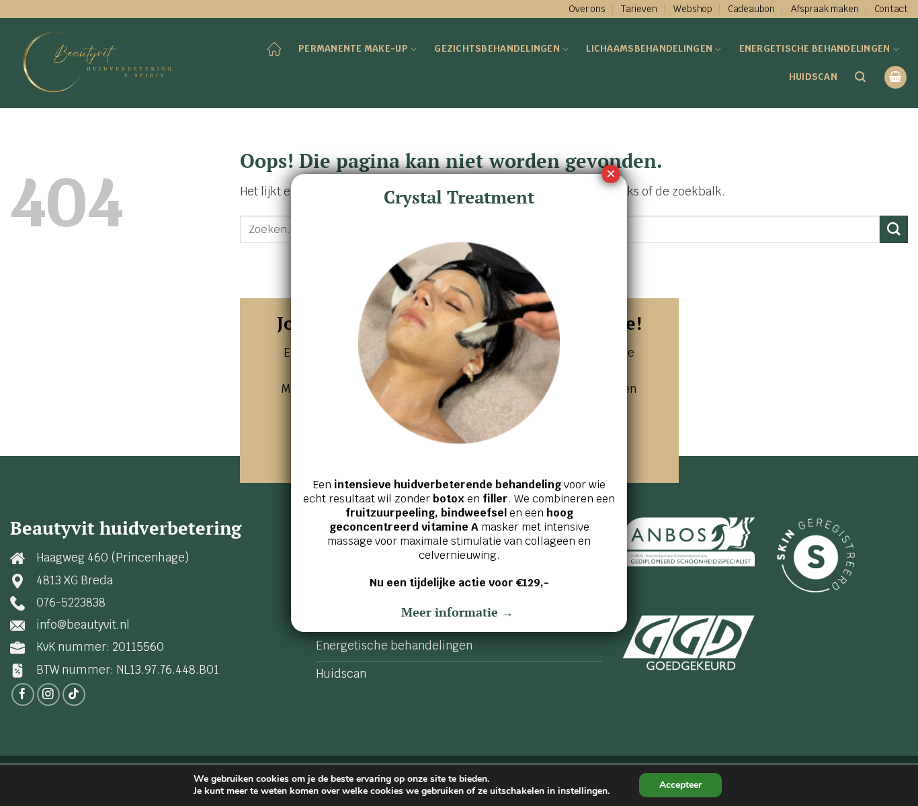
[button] (895, 77)
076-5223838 (71, 602)
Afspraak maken (825, 9)
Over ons (587, 9)
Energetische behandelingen (814, 48)
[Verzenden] (894, 229)
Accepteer (680, 784)
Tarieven (639, 9)
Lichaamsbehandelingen (649, 48)
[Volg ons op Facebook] (23, 695)
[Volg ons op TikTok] (74, 695)
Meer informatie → (459, 612)
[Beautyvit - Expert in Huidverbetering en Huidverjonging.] (101, 63)
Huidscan (813, 77)
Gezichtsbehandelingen (497, 48)
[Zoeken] (860, 77)
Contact (891, 9)
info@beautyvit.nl (83, 624)
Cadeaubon (751, 9)
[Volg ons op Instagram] (48, 695)
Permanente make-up (353, 48)
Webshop (692, 9)
